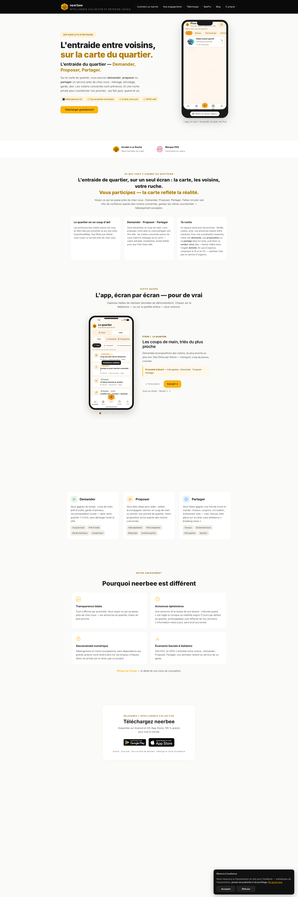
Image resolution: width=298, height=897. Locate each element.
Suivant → (172, 384)
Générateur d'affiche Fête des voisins (44, 791)
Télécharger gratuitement (79, 109)
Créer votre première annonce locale (211, 791)
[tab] (100, 413)
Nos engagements (172, 6)
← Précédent (152, 384)
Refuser (246, 889)
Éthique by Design (127, 670)
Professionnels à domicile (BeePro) (255, 791)
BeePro (207, 6)
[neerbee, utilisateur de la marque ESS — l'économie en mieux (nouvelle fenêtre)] (159, 149)
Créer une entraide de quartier (170, 791)
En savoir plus (275, 882)
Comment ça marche (147, 6)
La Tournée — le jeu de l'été (84, 791)
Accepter (226, 889)
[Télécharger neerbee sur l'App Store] (162, 742)
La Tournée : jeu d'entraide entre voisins (126, 791)
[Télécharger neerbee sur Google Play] (135, 742)
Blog (218, 6)
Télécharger (193, 6)
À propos (230, 6)
